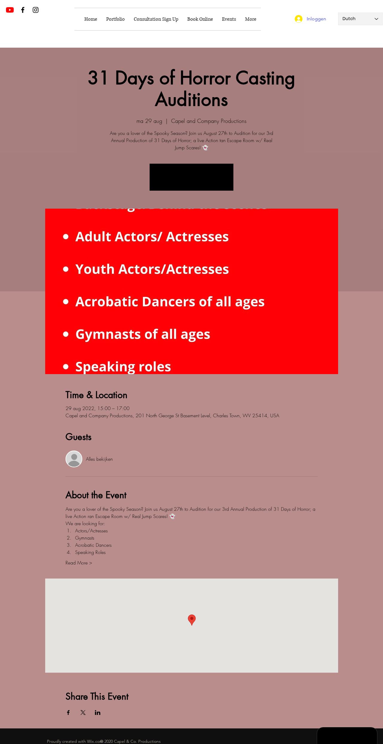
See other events (191, 180)
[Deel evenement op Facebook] (68, 712)
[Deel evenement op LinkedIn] (98, 712)
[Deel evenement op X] (83, 712)
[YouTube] (10, 10)
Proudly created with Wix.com (75, 741)
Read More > (79, 562)
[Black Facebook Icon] (23, 10)
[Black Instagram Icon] (35, 10)
